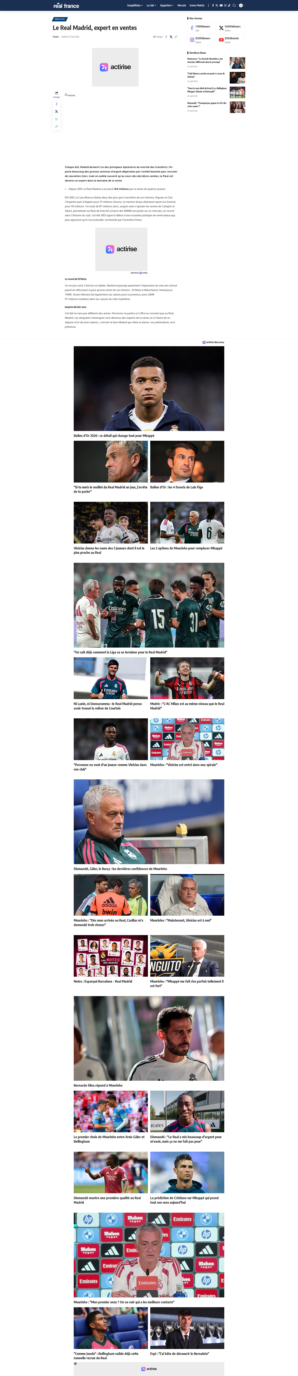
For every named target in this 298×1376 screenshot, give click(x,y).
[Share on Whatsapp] (56, 118)
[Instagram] (225, 5)
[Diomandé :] (237, 107)
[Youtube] (231, 39)
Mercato (60, 19)
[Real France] (73, 5)
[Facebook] (213, 5)
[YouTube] (221, 5)
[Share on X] (171, 36)
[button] (208, 5)
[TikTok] (229, 5)
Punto (56, 36)
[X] (217, 5)
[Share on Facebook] (166, 36)
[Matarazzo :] (237, 63)
